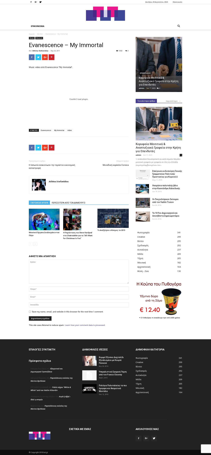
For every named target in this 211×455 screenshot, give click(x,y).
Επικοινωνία (177, 2)
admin (141, 88)
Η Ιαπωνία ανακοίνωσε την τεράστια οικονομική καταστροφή (52, 166)
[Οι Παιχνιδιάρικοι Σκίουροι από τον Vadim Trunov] (143, 203)
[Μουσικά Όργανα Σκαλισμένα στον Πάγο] (44, 219)
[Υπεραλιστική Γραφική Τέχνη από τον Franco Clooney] (89, 375)
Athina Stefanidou (40, 51)
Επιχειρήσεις (145, 73)
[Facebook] (31, 2)
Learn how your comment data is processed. (85, 325)
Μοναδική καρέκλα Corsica (116, 165)
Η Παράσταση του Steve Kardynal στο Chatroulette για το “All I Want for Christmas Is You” (77, 235)
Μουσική (39, 38)
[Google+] (36, 2)
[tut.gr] (105, 14)
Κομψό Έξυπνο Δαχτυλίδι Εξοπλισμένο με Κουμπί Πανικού (111, 360)
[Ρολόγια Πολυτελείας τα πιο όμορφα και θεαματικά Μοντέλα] (89, 388)
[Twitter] (40, 2)
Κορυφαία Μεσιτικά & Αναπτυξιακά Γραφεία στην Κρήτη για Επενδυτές (158, 81)
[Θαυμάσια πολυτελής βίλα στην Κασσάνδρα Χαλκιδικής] (142, 189)
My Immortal (59, 130)
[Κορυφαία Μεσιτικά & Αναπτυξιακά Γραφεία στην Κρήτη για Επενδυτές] (159, 64)
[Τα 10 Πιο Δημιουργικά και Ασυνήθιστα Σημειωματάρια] (143, 217)
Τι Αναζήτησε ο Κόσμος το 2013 (111, 230)
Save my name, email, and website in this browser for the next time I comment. (67, 312)
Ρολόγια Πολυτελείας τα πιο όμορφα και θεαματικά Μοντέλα (113, 388)
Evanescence (46, 130)
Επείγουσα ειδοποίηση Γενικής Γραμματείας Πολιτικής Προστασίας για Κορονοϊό (167, 174)
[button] (178, 26)
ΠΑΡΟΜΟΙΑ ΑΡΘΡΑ (39, 203)
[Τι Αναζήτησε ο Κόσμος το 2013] (113, 218)
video (69, 130)
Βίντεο (40, 34)
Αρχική (32, 34)
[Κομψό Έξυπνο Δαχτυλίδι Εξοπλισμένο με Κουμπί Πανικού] (89, 361)
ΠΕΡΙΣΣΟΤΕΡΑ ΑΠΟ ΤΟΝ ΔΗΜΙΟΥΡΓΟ (68, 203)
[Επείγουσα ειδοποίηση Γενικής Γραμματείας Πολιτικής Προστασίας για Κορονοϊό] (143, 175)
